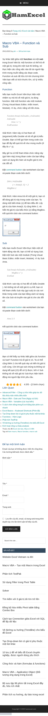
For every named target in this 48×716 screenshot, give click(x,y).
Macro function (23, 431)
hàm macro (12, 431)
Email (5, 495)
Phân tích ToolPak (9, 420)
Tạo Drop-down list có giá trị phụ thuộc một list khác (23, 414)
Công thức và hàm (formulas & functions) (23, 663)
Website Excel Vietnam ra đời (17, 557)
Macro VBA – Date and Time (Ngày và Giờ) (20, 399)
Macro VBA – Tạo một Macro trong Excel (23, 565)
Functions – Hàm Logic (12, 417)
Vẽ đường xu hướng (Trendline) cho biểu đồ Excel (23, 423)
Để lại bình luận (24, 51)
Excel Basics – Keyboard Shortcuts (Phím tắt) (21, 411)
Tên (4, 484)
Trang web (6, 507)
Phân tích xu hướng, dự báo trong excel (23, 694)
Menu (26, 3)
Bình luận (7, 458)
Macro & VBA (29, 429)
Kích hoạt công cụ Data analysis (15, 426)
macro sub (33, 431)
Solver (5, 590)
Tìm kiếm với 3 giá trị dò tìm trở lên (20, 599)
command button (14, 170)
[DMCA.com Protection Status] (6, 714)
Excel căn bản (18, 429)
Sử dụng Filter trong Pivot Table (18, 582)
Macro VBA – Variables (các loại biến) (18, 402)
